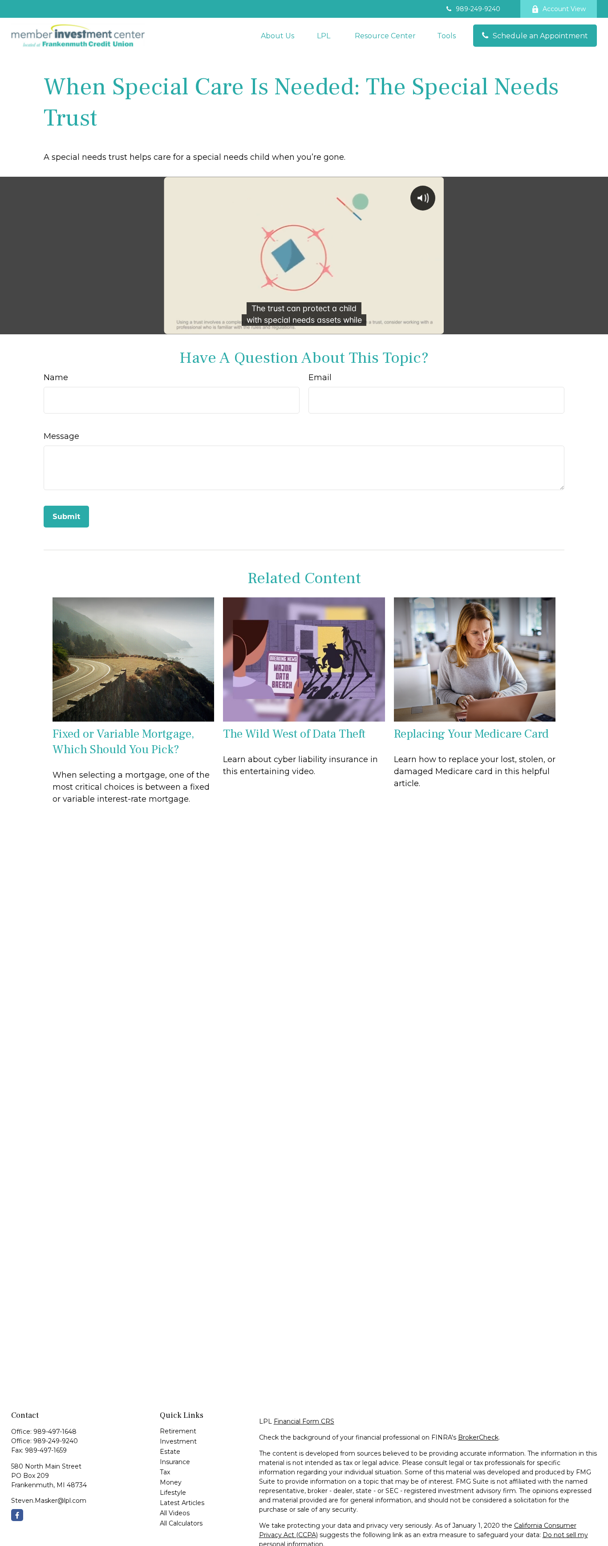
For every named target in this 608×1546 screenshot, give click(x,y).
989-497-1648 (55, 1432)
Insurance (175, 1462)
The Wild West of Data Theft (294, 734)
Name (56, 377)
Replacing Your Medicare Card (471, 734)
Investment (178, 1441)
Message (61, 436)
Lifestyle (173, 1493)
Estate (170, 1452)
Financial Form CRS (304, 1421)
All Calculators (181, 1523)
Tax (165, 1472)
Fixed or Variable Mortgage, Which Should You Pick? (123, 741)
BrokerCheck (478, 1437)
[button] (277, 35)
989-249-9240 (478, 9)
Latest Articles (182, 1503)
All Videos (175, 1513)
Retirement (178, 1431)
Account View (564, 9)
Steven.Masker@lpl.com (48, 1501)
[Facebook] (17, 1515)
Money (171, 1482)
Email (320, 377)
